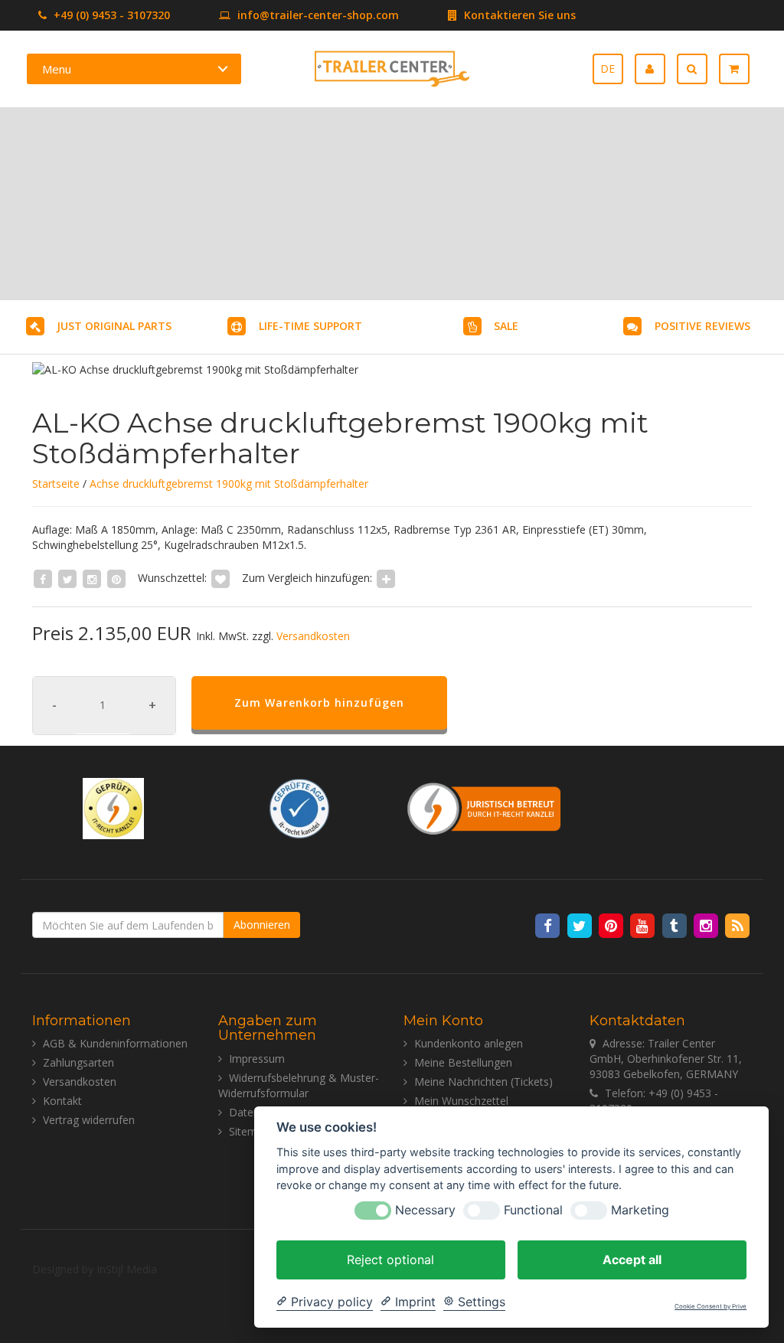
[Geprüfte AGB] (299, 806)
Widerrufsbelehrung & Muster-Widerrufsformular (298, 1085)
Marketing (640, 1210)
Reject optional (390, 1259)
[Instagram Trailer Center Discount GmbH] (707, 925)
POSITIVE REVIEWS (702, 326)
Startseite (56, 483)
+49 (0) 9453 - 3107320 (110, 15)
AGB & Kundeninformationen (115, 1043)
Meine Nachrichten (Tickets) (483, 1081)
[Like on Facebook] (43, 577)
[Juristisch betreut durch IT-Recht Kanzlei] (485, 806)
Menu (56, 69)
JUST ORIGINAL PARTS (114, 326)
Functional (533, 1210)
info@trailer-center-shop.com (318, 15)
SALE (506, 326)
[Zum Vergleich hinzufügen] (386, 577)
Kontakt (62, 1100)
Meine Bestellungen (463, 1062)
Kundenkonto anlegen (468, 1043)
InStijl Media (126, 1269)
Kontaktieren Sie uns (518, 15)
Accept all (632, 1259)
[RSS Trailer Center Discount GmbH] (738, 925)
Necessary (425, 1210)
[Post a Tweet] (67, 577)
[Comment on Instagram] (92, 577)
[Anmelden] (656, 69)
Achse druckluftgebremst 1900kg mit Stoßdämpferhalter (229, 483)
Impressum (257, 1058)
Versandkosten (313, 636)
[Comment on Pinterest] (116, 577)
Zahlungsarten (78, 1062)
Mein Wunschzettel (461, 1100)
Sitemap (249, 1131)
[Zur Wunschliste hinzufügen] (220, 577)
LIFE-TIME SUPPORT (310, 326)
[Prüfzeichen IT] (113, 806)
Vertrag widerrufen (89, 1120)
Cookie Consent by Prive (710, 1306)
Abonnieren (262, 924)
